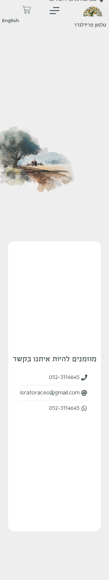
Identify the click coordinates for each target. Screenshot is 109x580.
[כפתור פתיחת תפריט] (54, 11)
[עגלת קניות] (37, 9)
